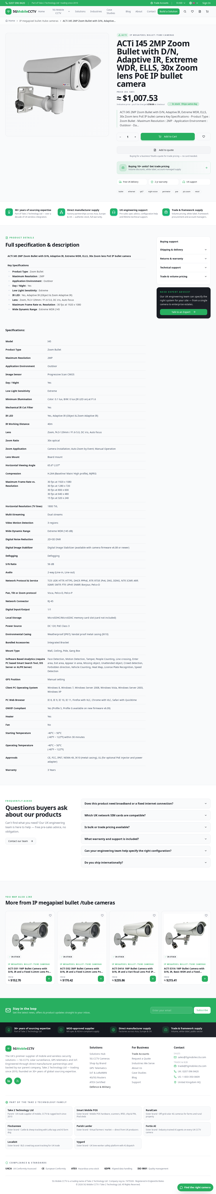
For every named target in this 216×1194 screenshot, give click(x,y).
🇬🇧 (194, 3)
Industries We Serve (143, 1063)
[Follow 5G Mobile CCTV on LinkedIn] (8, 1080)
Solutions (80, 11)
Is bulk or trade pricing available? (107, 827)
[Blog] (17, 1080)
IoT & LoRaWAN (98, 1072)
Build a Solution (169, 11)
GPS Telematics (98, 1068)
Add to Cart (170, 136)
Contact (151, 11)
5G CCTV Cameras (100, 1058)
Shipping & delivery (171, 249)
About (139, 11)
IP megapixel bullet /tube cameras (38, 20)
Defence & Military (100, 1086)
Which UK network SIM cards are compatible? (115, 815)
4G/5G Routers (98, 1077)
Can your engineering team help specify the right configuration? (128, 851)
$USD (179, 3)
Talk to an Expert (181, 311)
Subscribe (202, 1010)
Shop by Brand (98, 1063)
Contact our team (18, 841)
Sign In (206, 3)
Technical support (170, 267)
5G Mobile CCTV (58, 11)
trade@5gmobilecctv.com (192, 1066)
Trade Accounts (161, 3)
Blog (128, 11)
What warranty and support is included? (112, 839)
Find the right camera (197, 1187)
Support (136, 1082)
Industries (96, 11)
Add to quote (166, 150)
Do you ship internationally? (104, 862)
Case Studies (111, 11)
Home (41, 11)
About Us (137, 1068)
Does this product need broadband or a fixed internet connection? (129, 803)
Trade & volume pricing (173, 276)
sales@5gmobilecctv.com (192, 1057)
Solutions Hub (97, 1053)
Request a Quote (141, 1058)
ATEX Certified (97, 1082)
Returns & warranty (171, 258)
